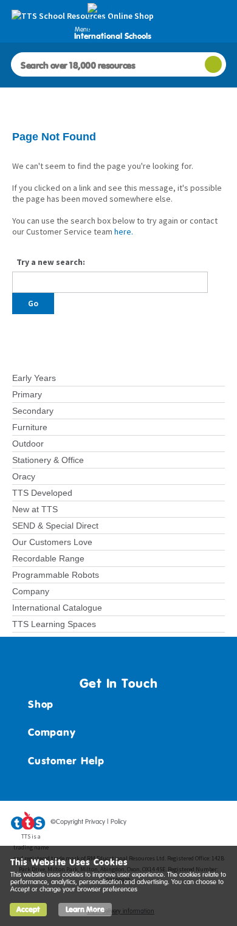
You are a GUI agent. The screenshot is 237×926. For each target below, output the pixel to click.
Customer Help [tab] (66, 760)
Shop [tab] (40, 704)
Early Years (34, 378)
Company (30, 591)
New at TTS (35, 509)
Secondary (32, 411)
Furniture (29, 427)
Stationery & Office (48, 460)
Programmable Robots (55, 575)
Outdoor (28, 443)
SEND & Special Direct (55, 525)
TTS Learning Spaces (54, 624)
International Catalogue (57, 607)
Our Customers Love (52, 542)
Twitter (171, 824)
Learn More (85, 909)
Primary (27, 394)
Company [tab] (51, 732)
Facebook (148, 824)
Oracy (23, 476)
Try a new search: (50, 261)
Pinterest (194, 824)
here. (123, 231)
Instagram (217, 824)
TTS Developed (42, 493)
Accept (28, 909)
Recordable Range (48, 558)
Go (33, 303)
